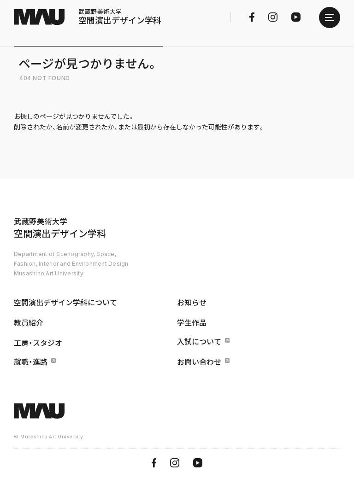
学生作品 (191, 322)
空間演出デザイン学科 (119, 17)
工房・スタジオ (38, 343)
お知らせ (191, 302)
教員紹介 (28, 322)
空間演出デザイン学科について (65, 302)
